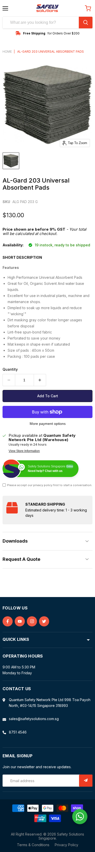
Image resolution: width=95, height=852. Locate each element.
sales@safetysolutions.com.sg (34, 719)
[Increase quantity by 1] (40, 380)
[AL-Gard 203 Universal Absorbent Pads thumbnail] (11, 161)
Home (7, 51)
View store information (24, 451)
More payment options (48, 424)
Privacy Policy (66, 845)
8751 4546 (18, 732)
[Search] (85, 22)
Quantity (10, 369)
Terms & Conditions (33, 845)
